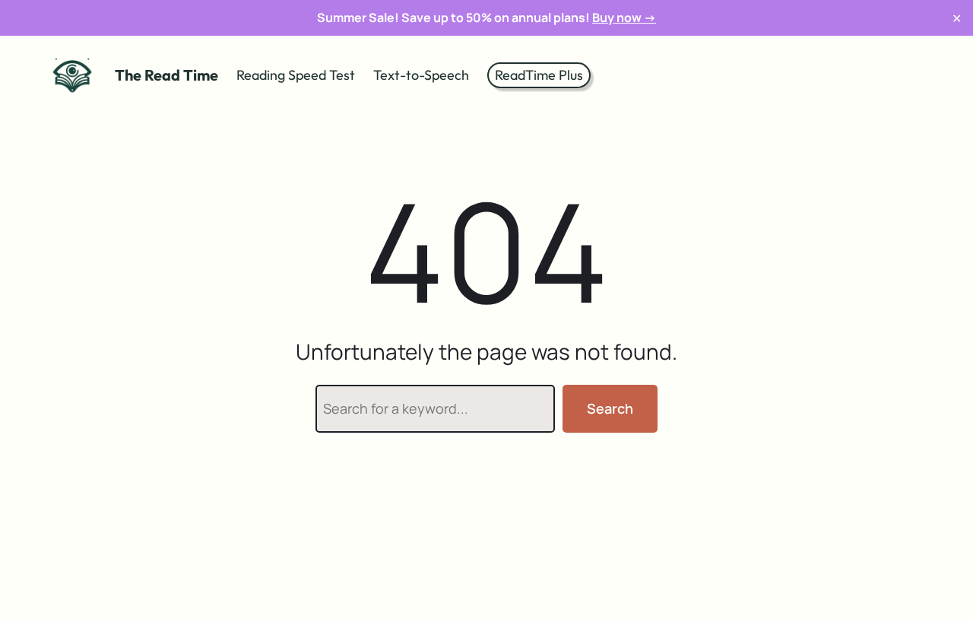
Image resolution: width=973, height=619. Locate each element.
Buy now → (624, 17)
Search (610, 408)
